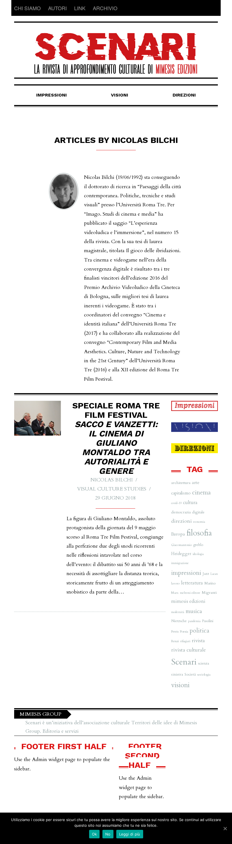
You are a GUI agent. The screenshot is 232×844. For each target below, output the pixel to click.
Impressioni (51, 95)
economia (199, 522)
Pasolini (207, 621)
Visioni (119, 95)
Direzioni (184, 95)
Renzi (175, 641)
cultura (190, 503)
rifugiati (185, 641)
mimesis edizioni (188, 601)
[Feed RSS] (213, 8)
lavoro (175, 583)
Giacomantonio (181, 545)
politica (199, 631)
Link (79, 8)
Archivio (105, 8)
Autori (57, 8)
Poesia (184, 631)
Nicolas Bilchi (112, 479)
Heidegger (181, 553)
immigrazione (180, 563)
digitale (198, 512)
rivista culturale (188, 650)
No (108, 834)
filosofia (199, 533)
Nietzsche (179, 621)
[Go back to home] (116, 48)
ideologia (198, 554)
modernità (177, 612)
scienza (203, 663)
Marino (210, 583)
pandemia (194, 621)
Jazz (206, 573)
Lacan (214, 574)
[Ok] (225, 828)
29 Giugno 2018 (115, 498)
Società (190, 674)
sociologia (203, 674)
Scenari (184, 662)
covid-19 (176, 503)
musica (194, 611)
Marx (175, 592)
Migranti (209, 592)
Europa (178, 534)
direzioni (181, 521)
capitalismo (181, 493)
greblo (198, 544)
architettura (180, 482)
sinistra (177, 674)
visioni (180, 685)
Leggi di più (129, 834)
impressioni (186, 573)
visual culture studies (111, 488)
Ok (94, 834)
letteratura (192, 583)
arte (195, 482)
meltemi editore (190, 593)
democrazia (181, 512)
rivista (198, 640)
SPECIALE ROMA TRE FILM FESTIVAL (116, 438)
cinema (201, 493)
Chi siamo (27, 8)
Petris (175, 631)
